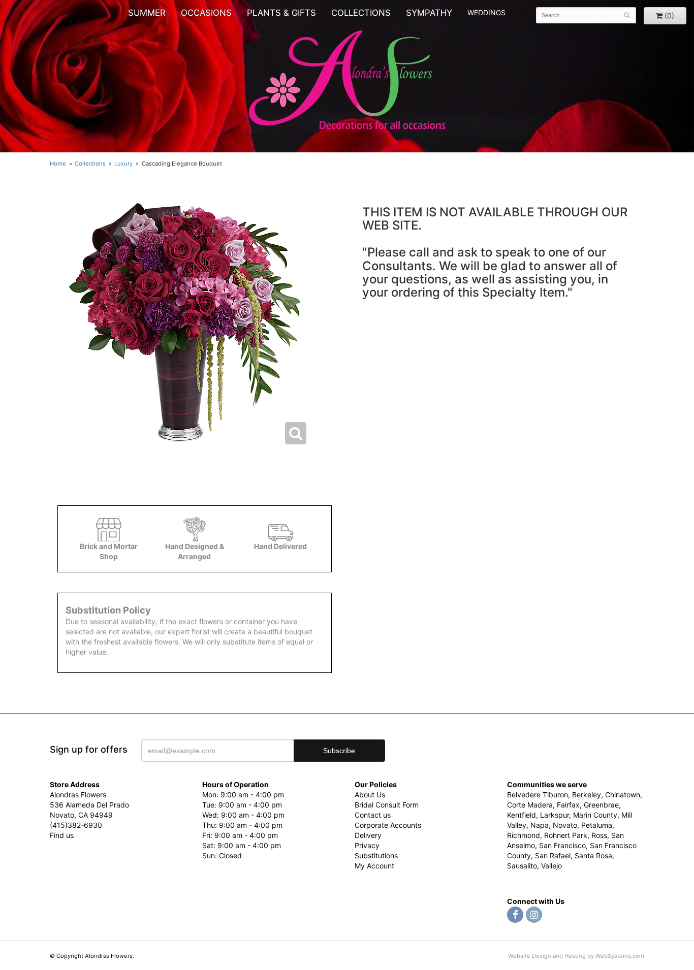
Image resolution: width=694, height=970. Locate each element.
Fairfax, (569, 804)
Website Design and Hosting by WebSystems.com (576, 955)
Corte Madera (530, 804)
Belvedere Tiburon (537, 794)
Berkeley (586, 794)
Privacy (367, 845)
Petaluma (596, 825)
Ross (599, 835)
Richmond (523, 835)
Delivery (368, 835)
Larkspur (554, 815)
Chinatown (622, 794)
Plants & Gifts (281, 13)
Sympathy (429, 13)
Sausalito (522, 865)
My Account (374, 865)
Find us (62, 835)
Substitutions (376, 855)
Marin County (595, 815)
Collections (361, 13)
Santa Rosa (593, 855)
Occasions (206, 13)
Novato (565, 825)
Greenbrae (601, 804)
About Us (370, 794)
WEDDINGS (486, 12)
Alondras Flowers (347, 81)
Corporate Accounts (388, 825)
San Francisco (562, 845)
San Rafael (553, 855)
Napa (539, 825)
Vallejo (551, 865)
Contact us (373, 815)
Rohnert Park (565, 835)
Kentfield (521, 815)
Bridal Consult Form (387, 804)
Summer (147, 13)
